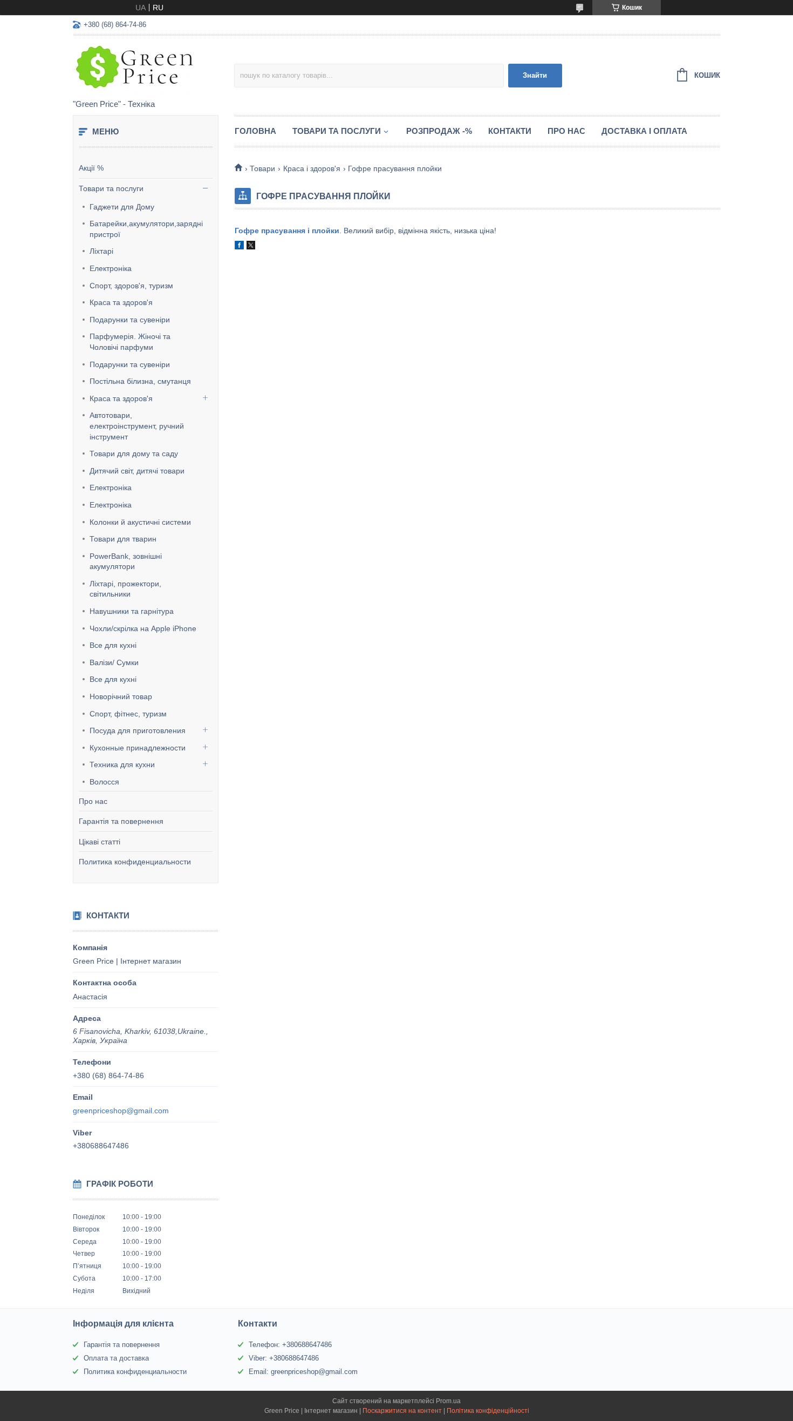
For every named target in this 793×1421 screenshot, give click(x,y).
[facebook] (239, 246)
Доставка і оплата (644, 131)
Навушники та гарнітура (132, 611)
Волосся (104, 781)
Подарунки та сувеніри (130, 319)
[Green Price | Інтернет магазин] (153, 68)
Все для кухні (113, 645)
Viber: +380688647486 (284, 1358)
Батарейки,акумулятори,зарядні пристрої (146, 229)
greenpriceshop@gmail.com (121, 1110)
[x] (251, 246)
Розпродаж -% (439, 131)
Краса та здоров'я (121, 302)
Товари (262, 168)
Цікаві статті (99, 841)
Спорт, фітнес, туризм (128, 713)
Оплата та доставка (116, 1358)
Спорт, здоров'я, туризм (131, 285)
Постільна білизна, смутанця (140, 381)
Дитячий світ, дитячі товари (137, 470)
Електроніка (111, 268)
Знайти (535, 75)
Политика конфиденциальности (135, 861)
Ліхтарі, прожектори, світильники (125, 589)
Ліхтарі (101, 251)
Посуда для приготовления (138, 730)
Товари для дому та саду (134, 453)
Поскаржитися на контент (402, 1411)
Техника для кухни (122, 764)
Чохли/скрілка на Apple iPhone (143, 628)
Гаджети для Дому (122, 206)
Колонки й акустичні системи (140, 522)
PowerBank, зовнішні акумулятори (126, 561)
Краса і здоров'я (311, 168)
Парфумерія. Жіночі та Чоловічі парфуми (130, 341)
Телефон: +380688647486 (290, 1345)
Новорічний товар (121, 696)
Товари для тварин (123, 538)
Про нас (93, 801)
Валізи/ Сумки (114, 662)
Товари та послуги (111, 188)
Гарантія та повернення (121, 821)
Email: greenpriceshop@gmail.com (303, 1372)
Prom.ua (448, 1401)
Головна (255, 131)
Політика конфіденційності (488, 1411)
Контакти (509, 131)
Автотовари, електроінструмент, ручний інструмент (137, 426)
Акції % (91, 168)
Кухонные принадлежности (138, 747)
